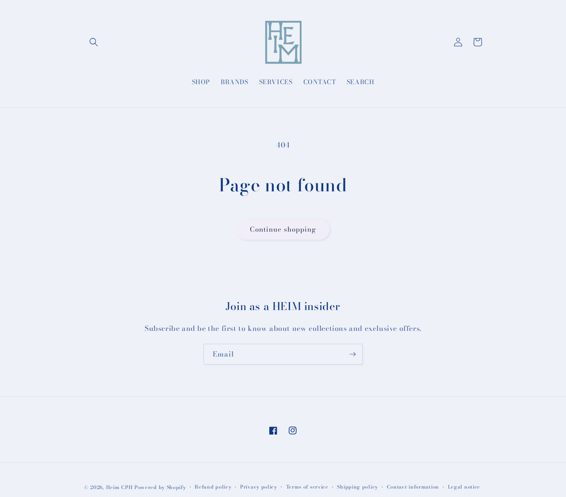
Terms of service (307, 486)
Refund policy (213, 486)
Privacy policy (258, 486)
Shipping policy (357, 486)
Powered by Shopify (160, 487)
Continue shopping (283, 229)
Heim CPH (119, 487)
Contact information (413, 486)
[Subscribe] (352, 354)
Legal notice (464, 486)
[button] (93, 42)
